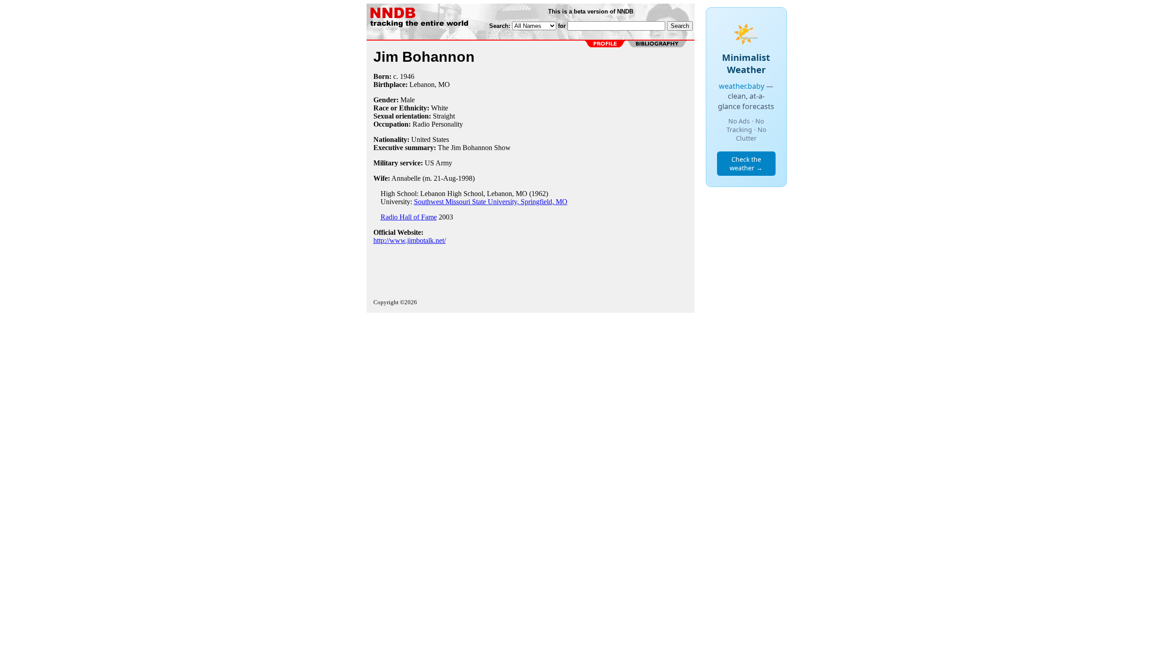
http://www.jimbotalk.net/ (409, 240)
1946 (407, 76)
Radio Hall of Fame (409, 217)
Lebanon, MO (429, 84)
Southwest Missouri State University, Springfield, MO (490, 202)
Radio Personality (438, 124)
